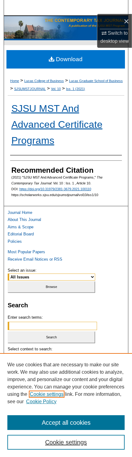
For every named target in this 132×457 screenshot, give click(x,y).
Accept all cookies (66, 422)
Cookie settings (47, 394)
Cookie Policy (41, 401)
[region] (66, 405)
